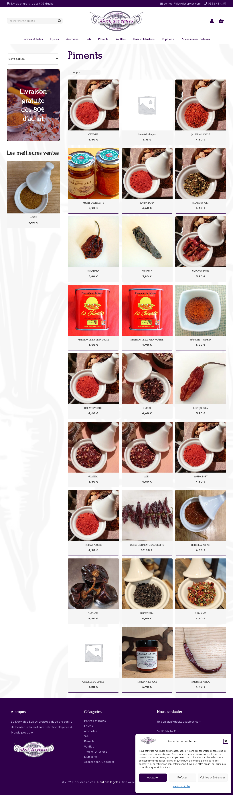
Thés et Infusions (95, 751)
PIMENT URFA (147, 613)
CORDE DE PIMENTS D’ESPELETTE (147, 545)
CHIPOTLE (147, 271)
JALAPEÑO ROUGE (200, 134)
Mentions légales (181, 786)
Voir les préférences (213, 777)
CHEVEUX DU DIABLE (93, 682)
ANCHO (147, 408)
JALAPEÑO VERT (200, 203)
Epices (88, 726)
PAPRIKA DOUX (147, 203)
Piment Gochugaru (147, 134)
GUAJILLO (93, 476)
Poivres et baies (95, 721)
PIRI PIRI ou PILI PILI (200, 545)
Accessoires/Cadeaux (99, 762)
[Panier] (221, 21)
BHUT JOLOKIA (200, 408)
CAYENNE (93, 134)
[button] (226, 741)
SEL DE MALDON (33, 217)
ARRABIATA (200, 613)
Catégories (16, 59)
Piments (89, 741)
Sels (87, 736)
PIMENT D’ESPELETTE (93, 203)
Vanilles (89, 746)
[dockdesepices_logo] (116, 21)
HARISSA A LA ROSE (147, 682)
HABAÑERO (93, 271)
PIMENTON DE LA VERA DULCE (93, 339)
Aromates (90, 731)
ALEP (146, 476)
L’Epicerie (90, 756)
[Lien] (212, 21)
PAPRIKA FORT (201, 476)
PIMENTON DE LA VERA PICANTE (147, 339)
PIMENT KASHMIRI (93, 408)
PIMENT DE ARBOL (200, 682)
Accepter (153, 777)
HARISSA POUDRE (93, 545)
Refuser (182, 777)
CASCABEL (93, 613)
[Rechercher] (59, 21)
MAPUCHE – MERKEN (200, 339)
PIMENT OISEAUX (200, 271)
